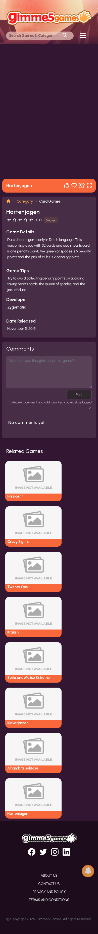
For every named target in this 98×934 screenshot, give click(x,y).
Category (25, 201)
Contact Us (49, 884)
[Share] (82, 186)
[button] (88, 871)
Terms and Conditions (49, 900)
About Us (49, 875)
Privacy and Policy (49, 892)
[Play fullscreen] (89, 186)
